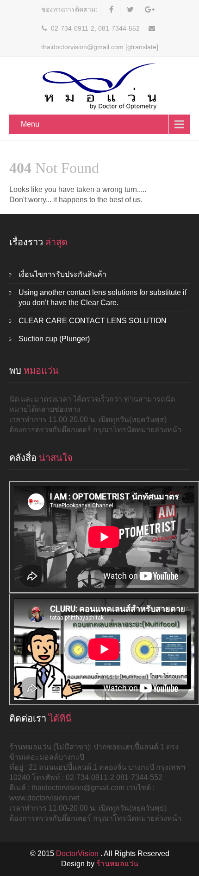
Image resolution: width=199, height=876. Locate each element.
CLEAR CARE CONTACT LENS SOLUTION (93, 321)
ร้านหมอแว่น (117, 864)
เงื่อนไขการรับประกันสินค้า (62, 274)
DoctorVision (78, 853)
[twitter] (130, 9)
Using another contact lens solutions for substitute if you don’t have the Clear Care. (103, 297)
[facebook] (111, 9)
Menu (30, 124)
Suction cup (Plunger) (54, 339)
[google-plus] (149, 9)
